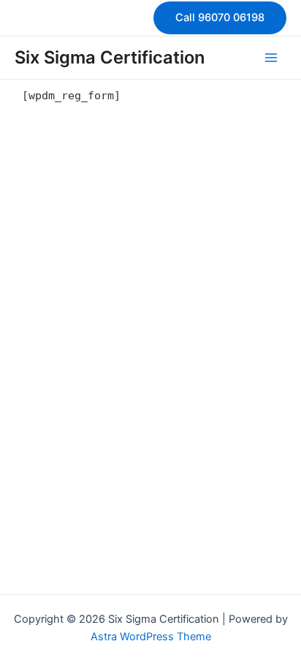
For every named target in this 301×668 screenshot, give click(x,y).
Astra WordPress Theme (151, 636)
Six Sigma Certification (110, 57)
